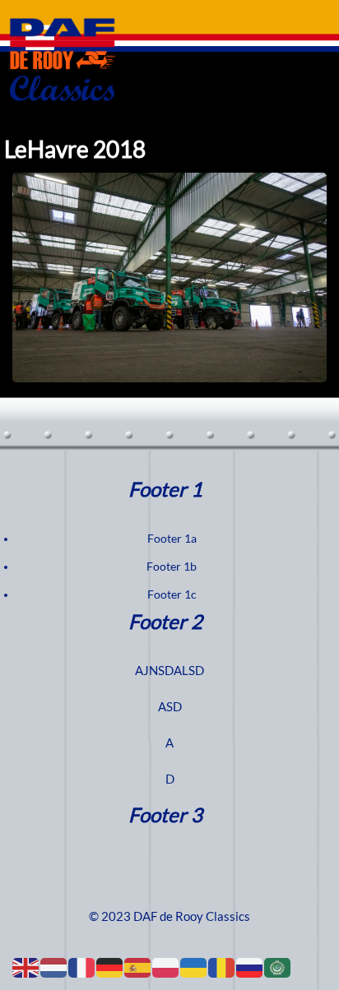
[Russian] (250, 967)
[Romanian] (222, 967)
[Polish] (166, 967)
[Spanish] (138, 967)
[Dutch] (54, 967)
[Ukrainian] (194, 967)
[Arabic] (278, 967)
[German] (110, 967)
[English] (26, 967)
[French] (82, 967)
